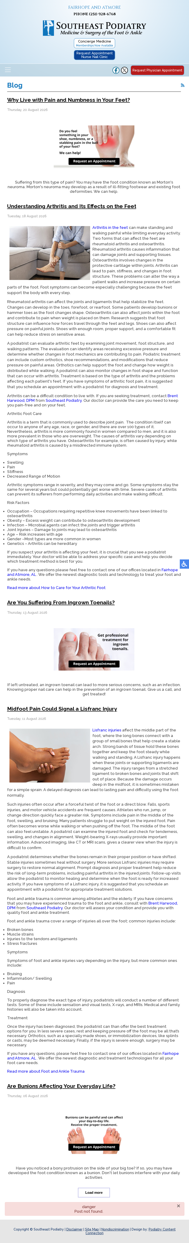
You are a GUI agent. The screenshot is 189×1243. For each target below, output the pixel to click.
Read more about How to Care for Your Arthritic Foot (56, 587)
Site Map (92, 1229)
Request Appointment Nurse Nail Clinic (94, 55)
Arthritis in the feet (110, 227)
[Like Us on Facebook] (116, 72)
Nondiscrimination (115, 1229)
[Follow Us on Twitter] (124, 72)
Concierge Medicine (94, 43)
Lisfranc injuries (106, 730)
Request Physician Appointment (157, 70)
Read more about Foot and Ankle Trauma (46, 1071)
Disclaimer (74, 1229)
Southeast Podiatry (64, 400)
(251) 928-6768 (102, 14)
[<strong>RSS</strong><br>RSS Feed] (182, 85)
